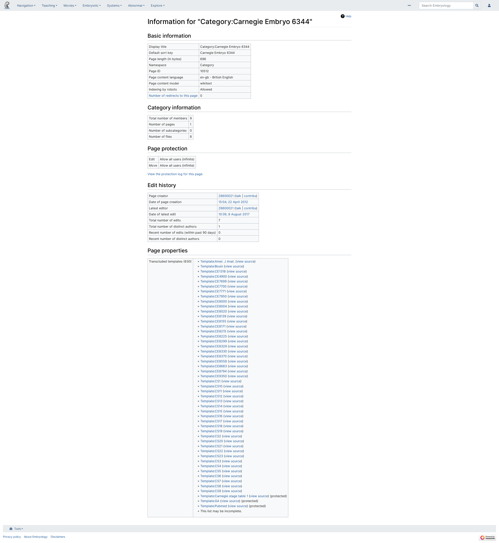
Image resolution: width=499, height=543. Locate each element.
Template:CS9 (210, 491)
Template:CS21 (211, 446)
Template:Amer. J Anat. (217, 261)
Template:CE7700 (213, 286)
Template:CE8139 (213, 316)
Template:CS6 (210, 476)
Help (348, 16)
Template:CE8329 (213, 346)
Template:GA (209, 501)
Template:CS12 (211, 396)
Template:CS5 (210, 471)
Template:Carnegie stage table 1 (224, 496)
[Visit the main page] (7, 6)
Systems (113, 5)
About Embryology (36, 536)
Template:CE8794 (213, 371)
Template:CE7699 (213, 281)
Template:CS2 (210, 436)
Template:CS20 (211, 441)
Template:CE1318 (213, 271)
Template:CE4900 (213, 276)
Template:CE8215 (213, 331)
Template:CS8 (210, 486)
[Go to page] (477, 5)
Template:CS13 (211, 401)
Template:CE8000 (213, 301)
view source (245, 261)
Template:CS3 (210, 461)
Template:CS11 (211, 391)
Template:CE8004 (213, 306)
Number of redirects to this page (173, 96)
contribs (250, 196)
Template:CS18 (211, 426)
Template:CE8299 (213, 341)
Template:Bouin (211, 266)
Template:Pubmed (213, 506)
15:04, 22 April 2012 (233, 202)
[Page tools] (410, 5)
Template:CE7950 (213, 296)
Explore (156, 5)
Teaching (48, 5)
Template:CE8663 (213, 366)
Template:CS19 (211, 431)
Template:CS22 (211, 451)
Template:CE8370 (213, 356)
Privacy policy (12, 536)
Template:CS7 (210, 481)
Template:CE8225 (213, 336)
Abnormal (135, 5)
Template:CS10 (211, 386)
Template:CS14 (211, 406)
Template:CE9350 (213, 376)
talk (238, 196)
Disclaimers (58, 536)
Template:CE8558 (213, 361)
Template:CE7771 (213, 291)
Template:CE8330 (213, 351)
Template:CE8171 (213, 326)
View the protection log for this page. (175, 174)
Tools (17, 528)
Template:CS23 (211, 456)
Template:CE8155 (213, 321)
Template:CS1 (210, 381)
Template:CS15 (211, 411)
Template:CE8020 (213, 311)
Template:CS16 (211, 416)
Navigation (25, 5)
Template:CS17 (211, 421)
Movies (69, 5)
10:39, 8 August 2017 (234, 214)
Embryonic (90, 5)
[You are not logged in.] (490, 5)
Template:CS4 (210, 466)
